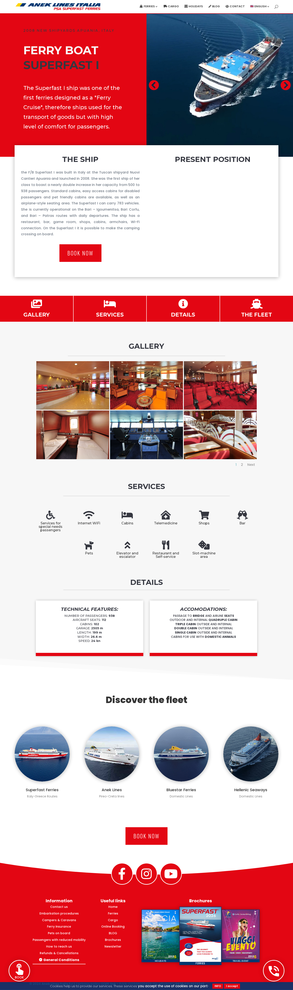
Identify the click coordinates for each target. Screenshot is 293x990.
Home (113, 907)
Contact (237, 6)
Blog (216, 6)
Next (251, 464)
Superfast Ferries (42, 789)
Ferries (113, 913)
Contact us (59, 907)
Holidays (196, 6)
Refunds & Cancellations (59, 953)
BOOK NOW (80, 253)
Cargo (173, 6)
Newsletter (112, 946)
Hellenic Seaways (250, 789)
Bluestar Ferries (181, 789)
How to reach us (59, 946)
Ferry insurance (59, 926)
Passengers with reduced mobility (59, 940)
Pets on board (59, 933)
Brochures (113, 940)
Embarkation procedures (59, 913)
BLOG (113, 933)
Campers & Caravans (59, 920)
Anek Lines (112, 789)
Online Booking (113, 926)
